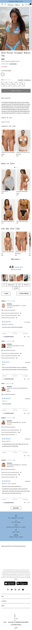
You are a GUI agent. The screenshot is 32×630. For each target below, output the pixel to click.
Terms (28, 577)
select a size (16, 90)
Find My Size (27, 80)
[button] (5, 5)
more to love (7, 163)
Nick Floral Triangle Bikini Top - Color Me (16, 306)
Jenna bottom (12, 113)
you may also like (10, 229)
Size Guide (20, 80)
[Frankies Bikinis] (13, 5)
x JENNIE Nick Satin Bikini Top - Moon (15, 346)
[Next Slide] (29, 277)
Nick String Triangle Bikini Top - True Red (16, 423)
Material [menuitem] (26, 284)
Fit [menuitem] (4, 284)
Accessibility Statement (16, 624)
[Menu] (2, 5)
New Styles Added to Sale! (16, 1)
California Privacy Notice (22, 622)
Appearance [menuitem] (11, 284)
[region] (16, 277)
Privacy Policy (11, 622)
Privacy (16, 579)
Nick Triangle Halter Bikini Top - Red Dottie (17, 465)
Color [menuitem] (19, 284)
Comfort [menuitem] (16, 288)
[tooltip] (8, 336)
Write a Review (25, 294)
